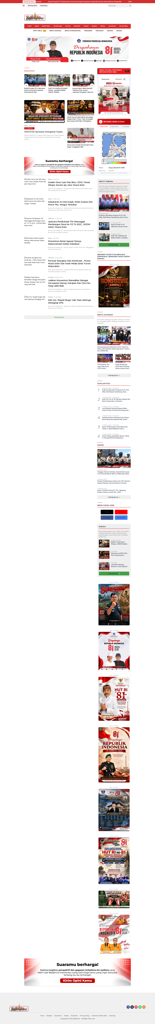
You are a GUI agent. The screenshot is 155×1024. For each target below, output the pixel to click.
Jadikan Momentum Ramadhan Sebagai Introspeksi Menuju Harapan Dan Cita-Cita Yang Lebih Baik (69, 283)
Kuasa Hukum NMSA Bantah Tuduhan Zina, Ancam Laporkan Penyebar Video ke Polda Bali (34, 90)
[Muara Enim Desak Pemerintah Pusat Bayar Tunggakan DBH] (80, 135)
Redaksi (49, 1016)
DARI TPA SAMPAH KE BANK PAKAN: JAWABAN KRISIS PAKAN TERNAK (67, 2)
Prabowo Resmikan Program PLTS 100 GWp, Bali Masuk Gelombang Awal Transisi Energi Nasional (114, 216)
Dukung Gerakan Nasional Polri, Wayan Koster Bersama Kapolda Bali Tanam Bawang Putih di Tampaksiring (115, 418)
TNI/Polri (51, 218)
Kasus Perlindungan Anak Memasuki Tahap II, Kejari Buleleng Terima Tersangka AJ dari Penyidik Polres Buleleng (114, 428)
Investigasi (57, 26)
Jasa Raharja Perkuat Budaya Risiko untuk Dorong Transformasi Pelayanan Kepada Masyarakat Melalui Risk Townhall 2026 (115, 409)
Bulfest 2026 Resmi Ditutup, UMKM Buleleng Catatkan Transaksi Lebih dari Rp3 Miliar (120, 543)
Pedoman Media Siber (99, 1016)
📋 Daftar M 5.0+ (114, 126)
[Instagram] (136, 1007)
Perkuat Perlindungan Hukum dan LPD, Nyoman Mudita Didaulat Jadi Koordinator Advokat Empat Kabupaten (113, 482)
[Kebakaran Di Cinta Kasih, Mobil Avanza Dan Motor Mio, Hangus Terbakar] (35, 206)
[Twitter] (132, 1007)
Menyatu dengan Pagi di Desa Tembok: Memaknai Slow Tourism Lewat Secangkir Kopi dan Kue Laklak (59, 90)
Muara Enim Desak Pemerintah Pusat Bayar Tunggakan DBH (80, 146)
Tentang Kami (32, 5)
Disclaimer (58, 1016)
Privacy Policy (85, 1016)
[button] (130, 5)
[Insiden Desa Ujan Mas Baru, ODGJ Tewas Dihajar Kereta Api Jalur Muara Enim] (35, 186)
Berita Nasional (55, 30)
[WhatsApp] (140, 1007)
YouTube (121, 512)
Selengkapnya (59, 317)
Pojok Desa (123, 26)
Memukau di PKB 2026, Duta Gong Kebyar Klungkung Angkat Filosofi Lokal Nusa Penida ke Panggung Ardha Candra (119, 554)
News (37, 26)
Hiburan (110, 30)
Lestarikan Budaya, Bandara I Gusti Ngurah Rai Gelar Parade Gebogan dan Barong (119, 565)
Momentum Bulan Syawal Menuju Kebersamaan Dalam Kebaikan (64, 242)
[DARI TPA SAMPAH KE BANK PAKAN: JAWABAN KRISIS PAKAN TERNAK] (104, 237)
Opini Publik (37, 30)
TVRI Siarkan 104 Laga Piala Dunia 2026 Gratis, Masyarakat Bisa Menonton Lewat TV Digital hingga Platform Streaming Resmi (104, 366)
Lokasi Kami (121, 517)
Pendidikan (88, 30)
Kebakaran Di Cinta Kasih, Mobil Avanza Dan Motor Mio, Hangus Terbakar (70, 203)
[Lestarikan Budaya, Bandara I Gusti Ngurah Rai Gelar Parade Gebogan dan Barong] (104, 566)
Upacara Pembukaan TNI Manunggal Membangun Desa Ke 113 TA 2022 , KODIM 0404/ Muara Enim (69, 224)
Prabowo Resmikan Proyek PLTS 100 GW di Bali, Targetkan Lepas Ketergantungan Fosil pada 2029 (82, 90)
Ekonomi (77, 26)
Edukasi (119, 30)
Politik (67, 26)
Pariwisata (99, 30)
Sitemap (112, 1016)
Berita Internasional (73, 30)
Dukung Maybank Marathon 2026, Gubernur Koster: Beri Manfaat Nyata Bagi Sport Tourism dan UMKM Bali (113, 349)
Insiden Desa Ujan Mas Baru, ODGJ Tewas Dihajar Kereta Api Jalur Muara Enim (69, 183)
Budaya (94, 26)
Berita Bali (46, 26)
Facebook (107, 517)
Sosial (102, 26)
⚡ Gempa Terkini (103, 126)
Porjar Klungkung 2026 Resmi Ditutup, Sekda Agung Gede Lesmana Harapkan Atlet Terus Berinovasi (123, 366)
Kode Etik (74, 1016)
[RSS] (144, 1007)
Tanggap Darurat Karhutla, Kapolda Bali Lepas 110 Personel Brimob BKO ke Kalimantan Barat (113, 473)
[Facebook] (128, 1007)
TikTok (107, 512)
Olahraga (112, 26)
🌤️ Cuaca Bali (125, 126)
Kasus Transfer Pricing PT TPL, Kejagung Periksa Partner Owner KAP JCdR (111, 491)
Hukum (86, 26)
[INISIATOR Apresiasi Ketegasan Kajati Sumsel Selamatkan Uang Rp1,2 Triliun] (44, 111)
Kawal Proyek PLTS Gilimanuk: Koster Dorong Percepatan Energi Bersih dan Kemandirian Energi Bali (120, 225)
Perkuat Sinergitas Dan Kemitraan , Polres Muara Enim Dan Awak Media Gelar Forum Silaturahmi (69, 263)
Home (29, 26)
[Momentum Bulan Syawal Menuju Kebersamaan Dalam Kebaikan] (35, 245)
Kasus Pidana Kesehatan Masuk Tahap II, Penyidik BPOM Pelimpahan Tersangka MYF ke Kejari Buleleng (115, 437)
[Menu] (24, 5)
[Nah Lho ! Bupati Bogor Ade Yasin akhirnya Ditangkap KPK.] (35, 304)
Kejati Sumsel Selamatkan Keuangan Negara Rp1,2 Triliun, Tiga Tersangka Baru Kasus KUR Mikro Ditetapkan (80, 119)
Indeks (66, 1016)
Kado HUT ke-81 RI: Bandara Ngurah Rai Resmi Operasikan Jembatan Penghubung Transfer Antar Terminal (116, 400)
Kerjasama (43, 5)
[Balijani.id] (34, 16)
